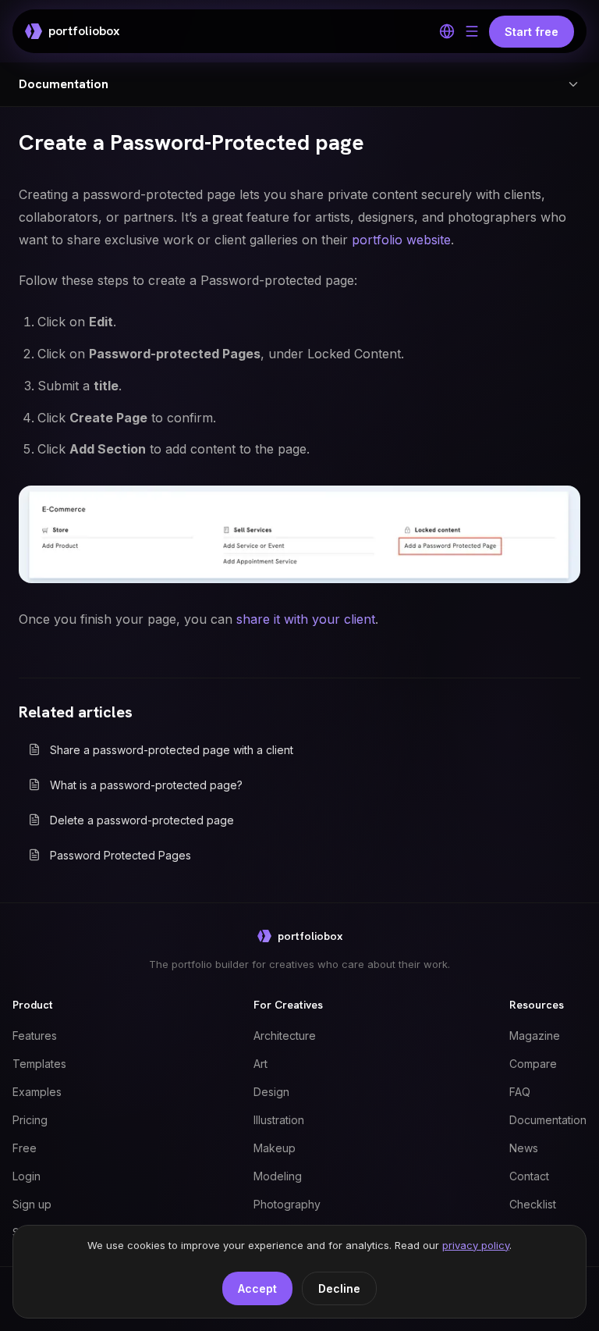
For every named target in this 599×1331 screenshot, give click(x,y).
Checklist (532, 1204)
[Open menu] (472, 31)
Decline (339, 1288)
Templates (39, 1063)
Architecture (284, 1035)
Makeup (274, 1148)
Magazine (534, 1035)
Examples (37, 1091)
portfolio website (401, 239)
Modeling (277, 1176)
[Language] (447, 31)
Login (26, 1176)
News (523, 1148)
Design (271, 1091)
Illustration (278, 1119)
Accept (257, 1288)
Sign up (31, 1204)
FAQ (519, 1091)
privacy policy (475, 1245)
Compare (533, 1063)
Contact (529, 1176)
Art (260, 1063)
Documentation (548, 1119)
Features (34, 1035)
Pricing (30, 1119)
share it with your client (305, 619)
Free (24, 1148)
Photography (287, 1204)
